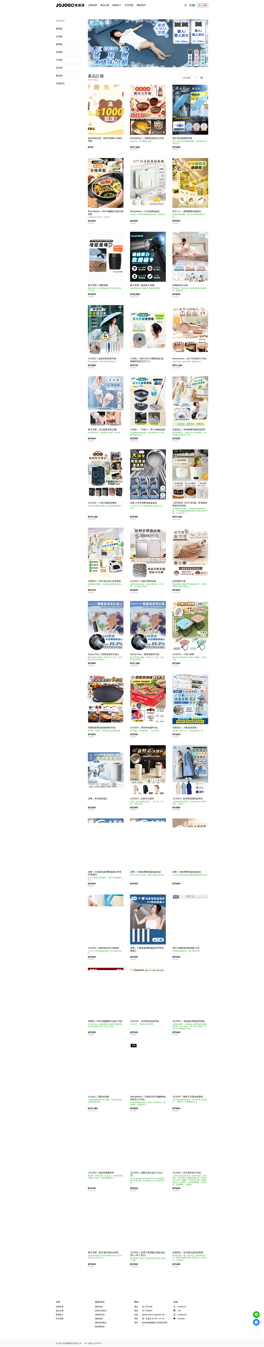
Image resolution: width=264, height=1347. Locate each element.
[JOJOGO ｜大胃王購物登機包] (106, 474)
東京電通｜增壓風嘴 (104, 287)
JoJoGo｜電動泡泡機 (105, 1099)
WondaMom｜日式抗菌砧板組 (147, 212)
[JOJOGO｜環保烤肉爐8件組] (148, 699)
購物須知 (99, 1307)
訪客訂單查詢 (101, 1311)
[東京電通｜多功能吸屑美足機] (106, 401)
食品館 (59, 75)
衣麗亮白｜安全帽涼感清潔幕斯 (189, 1256)
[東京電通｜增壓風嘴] (106, 257)
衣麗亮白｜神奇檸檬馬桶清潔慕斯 (189, 432)
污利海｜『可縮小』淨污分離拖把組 (147, 432)
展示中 (119, 148)
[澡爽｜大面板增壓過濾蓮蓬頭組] (148, 843)
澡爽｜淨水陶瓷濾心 (98, 798)
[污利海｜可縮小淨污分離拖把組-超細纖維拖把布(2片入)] (148, 330)
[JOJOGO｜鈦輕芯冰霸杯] (148, 770)
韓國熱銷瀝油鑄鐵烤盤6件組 (104, 729)
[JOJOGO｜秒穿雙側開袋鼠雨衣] (190, 770)
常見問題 (129, 5)
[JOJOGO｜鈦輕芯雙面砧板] (148, 553)
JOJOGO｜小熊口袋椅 (189, 657)
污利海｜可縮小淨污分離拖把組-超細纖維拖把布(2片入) (147, 360)
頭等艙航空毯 (189, 583)
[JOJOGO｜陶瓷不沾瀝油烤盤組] (190, 1068)
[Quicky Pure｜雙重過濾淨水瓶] (148, 626)
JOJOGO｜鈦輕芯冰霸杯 (147, 801)
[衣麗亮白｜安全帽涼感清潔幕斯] (190, 1224)
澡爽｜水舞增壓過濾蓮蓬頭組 (189, 873)
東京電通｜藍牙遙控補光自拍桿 (105, 1255)
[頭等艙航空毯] (190, 553)
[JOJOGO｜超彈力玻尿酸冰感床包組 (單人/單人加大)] (148, 1224)
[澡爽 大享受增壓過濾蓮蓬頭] (148, 474)
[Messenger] (256, 1322)
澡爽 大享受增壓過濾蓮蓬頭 (146, 505)
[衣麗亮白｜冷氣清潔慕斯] (190, 699)
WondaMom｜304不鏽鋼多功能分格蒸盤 (105, 214)
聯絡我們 (141, 5)
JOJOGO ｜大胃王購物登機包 (105, 504)
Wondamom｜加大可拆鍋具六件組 (189, 360)
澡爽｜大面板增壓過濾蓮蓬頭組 (147, 873)
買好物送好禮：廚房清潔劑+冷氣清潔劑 (105, 139)
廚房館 (59, 28)
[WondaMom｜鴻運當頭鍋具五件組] (148, 110)
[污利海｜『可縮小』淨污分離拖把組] (148, 401)
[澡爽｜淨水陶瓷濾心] (106, 770)
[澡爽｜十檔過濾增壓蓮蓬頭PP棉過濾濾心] (148, 919)
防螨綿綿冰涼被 (189, 287)
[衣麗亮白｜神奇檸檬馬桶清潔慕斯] (190, 401)
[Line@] (256, 1314)
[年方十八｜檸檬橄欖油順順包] (190, 183)
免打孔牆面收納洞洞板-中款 (186, 949)
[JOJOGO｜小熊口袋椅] (190, 626)
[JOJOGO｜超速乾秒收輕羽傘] (106, 330)
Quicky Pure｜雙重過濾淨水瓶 (147, 657)
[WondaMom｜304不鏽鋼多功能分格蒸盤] (106, 183)
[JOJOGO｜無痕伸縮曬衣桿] (106, 1144)
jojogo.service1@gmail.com (153, 1315)
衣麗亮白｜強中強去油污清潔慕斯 (105, 583)
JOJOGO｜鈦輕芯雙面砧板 (147, 583)
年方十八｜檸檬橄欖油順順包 (188, 214)
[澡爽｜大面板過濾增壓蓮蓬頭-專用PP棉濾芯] (106, 843)
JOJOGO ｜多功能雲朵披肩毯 (144, 1022)
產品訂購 (104, 5)
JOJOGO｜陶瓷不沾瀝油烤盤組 (189, 1099)
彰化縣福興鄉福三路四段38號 (154, 1322)
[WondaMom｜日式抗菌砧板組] (148, 183)
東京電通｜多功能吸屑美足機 (104, 431)
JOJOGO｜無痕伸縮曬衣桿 (105, 1175)
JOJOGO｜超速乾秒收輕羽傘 (102, 360)
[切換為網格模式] (201, 77)
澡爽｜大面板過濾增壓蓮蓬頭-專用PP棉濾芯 (105, 876)
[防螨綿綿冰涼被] (190, 257)
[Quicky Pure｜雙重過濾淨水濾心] (106, 626)
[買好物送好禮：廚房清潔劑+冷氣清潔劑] (106, 110)
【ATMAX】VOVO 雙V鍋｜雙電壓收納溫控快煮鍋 (189, 508)
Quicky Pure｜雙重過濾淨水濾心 (105, 657)
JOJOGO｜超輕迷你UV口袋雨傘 (105, 950)
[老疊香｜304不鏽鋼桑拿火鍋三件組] (106, 993)
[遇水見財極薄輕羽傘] (190, 110)
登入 (202, 5)
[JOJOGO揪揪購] (70, 5)
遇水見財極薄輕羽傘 (189, 140)
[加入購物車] (161, 148)
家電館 (59, 44)
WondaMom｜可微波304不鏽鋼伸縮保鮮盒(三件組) (148, 1100)
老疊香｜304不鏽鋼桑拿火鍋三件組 (105, 1023)
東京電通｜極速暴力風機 (145, 286)
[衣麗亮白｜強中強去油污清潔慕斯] (106, 553)
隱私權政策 (100, 1326)
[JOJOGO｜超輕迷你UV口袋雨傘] (106, 919)
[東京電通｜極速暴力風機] (148, 257)
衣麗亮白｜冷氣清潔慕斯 (187, 729)
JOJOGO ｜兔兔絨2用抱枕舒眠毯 (190, 1025)
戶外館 (59, 60)
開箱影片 (116, 5)
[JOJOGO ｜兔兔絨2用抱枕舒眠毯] (190, 993)
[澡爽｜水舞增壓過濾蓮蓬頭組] (190, 843)
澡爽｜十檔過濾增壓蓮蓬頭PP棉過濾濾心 (147, 949)
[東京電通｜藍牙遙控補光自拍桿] (106, 1224)
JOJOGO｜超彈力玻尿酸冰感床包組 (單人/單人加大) (147, 1256)
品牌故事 (92, 5)
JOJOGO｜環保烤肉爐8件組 (145, 729)
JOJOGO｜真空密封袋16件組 (189, 1178)
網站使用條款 (101, 1322)
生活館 (59, 36)
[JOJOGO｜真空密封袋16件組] (190, 1144)
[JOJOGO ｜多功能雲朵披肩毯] (148, 993)
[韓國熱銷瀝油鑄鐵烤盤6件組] (106, 699)
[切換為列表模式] (206, 77)
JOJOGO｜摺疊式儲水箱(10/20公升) (147, 1177)
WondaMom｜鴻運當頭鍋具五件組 (147, 139)
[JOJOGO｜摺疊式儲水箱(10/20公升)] (148, 1144)
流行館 (59, 67)
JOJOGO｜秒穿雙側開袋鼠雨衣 (189, 801)
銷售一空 (202, 958)
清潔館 (59, 52)
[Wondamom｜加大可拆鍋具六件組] (190, 330)
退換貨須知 (100, 1315)
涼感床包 (60, 83)
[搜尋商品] (185, 5)
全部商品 (60, 20)
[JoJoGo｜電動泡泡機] (106, 1068)
